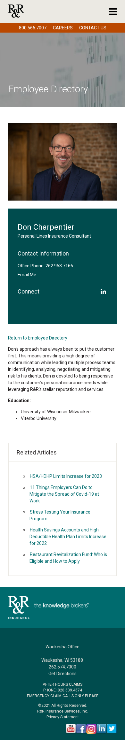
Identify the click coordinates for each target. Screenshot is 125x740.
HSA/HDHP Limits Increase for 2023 (66, 476)
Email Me (27, 274)
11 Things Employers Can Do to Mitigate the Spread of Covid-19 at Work (64, 494)
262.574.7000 (62, 666)
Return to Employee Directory (37, 337)
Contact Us (92, 27)
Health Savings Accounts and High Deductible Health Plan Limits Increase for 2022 (67, 536)
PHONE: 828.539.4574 (62, 690)
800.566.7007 (32, 27)
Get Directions (62, 673)
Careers (63, 27)
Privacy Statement (62, 717)
